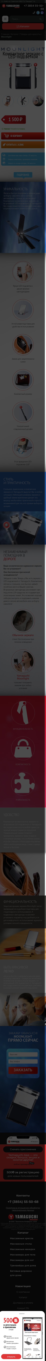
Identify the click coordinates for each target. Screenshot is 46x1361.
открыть (11, 1356)
